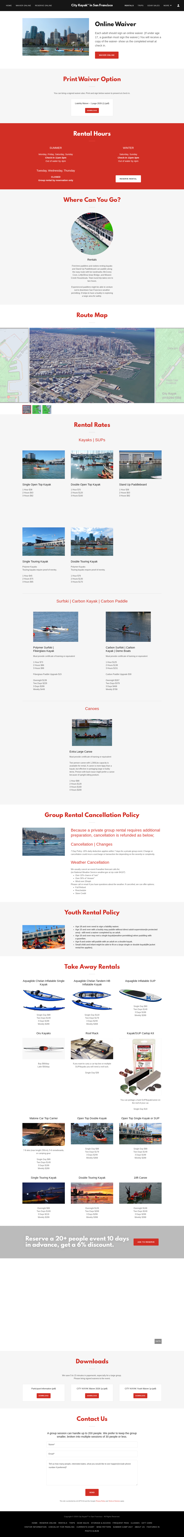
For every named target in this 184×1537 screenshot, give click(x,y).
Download (92, 110)
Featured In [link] (153, 1527)
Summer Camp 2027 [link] (123, 1527)
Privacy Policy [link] (100, 1501)
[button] (168, 5)
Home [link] (9, 6)
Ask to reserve (146, 1242)
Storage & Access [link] (101, 1523)
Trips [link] (140, 6)
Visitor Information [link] (35, 1527)
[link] (92, 6)
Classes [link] (135, 1523)
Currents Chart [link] (86, 1527)
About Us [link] (140, 1527)
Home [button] (35, 1523)
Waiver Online (107, 55)
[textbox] (92, 1444)
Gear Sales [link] (153, 6)
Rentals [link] (129, 6)
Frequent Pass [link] (121, 1523)
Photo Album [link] (92, 1531)
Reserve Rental (128, 179)
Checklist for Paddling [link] (62, 1527)
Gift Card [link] (147, 1523)
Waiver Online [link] (23, 6)
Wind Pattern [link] (104, 1527)
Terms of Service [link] (114, 1501)
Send (92, 1492)
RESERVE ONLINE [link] (43, 6)
